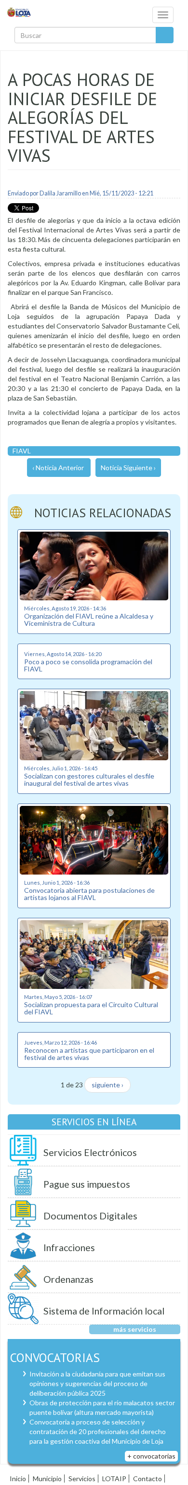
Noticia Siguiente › (128, 467)
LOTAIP (114, 1478)
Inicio (18, 1478)
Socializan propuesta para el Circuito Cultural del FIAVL (91, 1008)
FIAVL (22, 451)
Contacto (147, 1478)
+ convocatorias (151, 1456)
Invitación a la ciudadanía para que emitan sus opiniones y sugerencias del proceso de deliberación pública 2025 (97, 1383)
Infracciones (69, 1247)
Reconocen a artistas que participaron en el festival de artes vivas (89, 1053)
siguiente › (107, 1085)
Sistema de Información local (103, 1310)
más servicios (134, 1329)
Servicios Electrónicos (90, 1152)
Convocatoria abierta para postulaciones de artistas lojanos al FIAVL (89, 893)
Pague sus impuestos (86, 1184)
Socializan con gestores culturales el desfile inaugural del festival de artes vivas (89, 779)
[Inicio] (19, 12)
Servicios (81, 1478)
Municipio (47, 1478)
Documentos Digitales (90, 1215)
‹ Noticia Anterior (58, 467)
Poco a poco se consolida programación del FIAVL (88, 665)
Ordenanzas (68, 1279)
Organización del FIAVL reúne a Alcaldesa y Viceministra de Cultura (88, 619)
